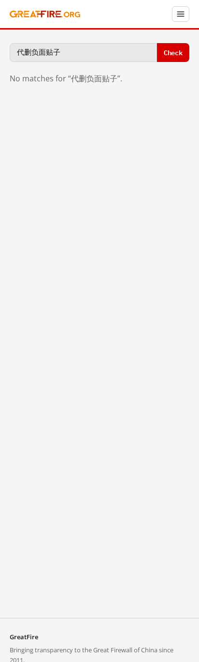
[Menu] (180, 14)
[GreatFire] (45, 14)
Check (173, 52)
